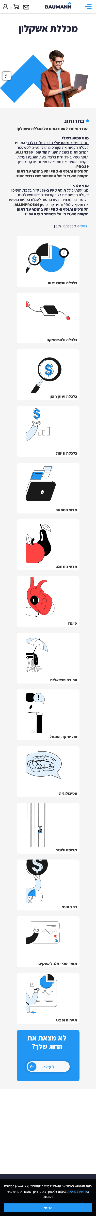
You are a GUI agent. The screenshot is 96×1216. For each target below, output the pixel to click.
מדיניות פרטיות (77, 1191)
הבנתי (48, 1207)
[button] (89, 6)
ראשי (83, 226)
